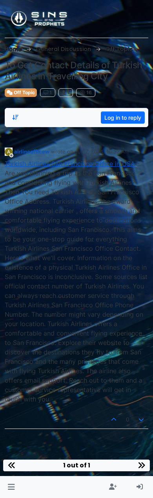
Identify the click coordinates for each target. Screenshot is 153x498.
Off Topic (24, 92)
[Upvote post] (114, 419)
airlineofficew (31, 151)
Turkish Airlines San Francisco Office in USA (70, 164)
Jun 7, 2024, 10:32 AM (102, 151)
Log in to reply (122, 117)
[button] (11, 487)
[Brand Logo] (39, 18)
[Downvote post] (142, 419)
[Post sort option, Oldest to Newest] (15, 117)
